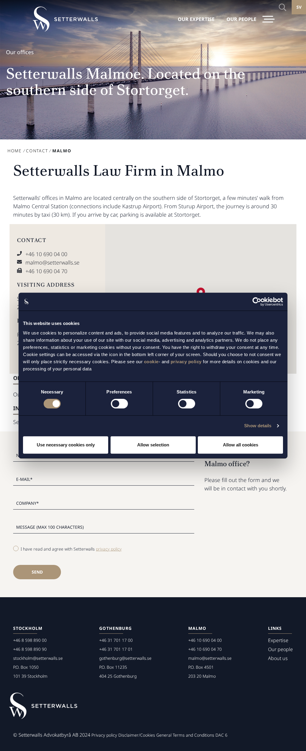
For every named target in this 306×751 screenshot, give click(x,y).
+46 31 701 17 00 (116, 640)
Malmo (197, 628)
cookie (151, 361)
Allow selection (153, 444)
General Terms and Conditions (185, 735)
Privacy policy (104, 735)
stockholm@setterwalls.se (38, 658)
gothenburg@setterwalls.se (125, 658)
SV (299, 7)
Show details (257, 425)
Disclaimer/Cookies (136, 735)
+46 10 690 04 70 (46, 271)
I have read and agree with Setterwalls (71, 549)
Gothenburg (115, 628)
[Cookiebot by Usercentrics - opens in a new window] (257, 301)
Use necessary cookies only (66, 444)
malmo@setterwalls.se (52, 262)
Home (14, 150)
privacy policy (186, 361)
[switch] (119, 403)
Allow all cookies (240, 444)
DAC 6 (221, 735)
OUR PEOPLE (241, 19)
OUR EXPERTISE (196, 19)
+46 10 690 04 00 (46, 254)
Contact (37, 150)
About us (278, 658)
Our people (280, 649)
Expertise (278, 640)
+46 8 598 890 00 (30, 640)
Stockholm (27, 628)
